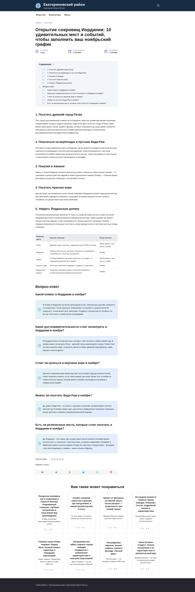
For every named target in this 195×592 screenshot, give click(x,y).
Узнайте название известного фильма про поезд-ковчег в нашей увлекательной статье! (81, 503)
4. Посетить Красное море (57, 79)
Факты (67, 15)
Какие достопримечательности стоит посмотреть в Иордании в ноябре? (75, 93)
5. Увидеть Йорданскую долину (59, 83)
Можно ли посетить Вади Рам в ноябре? (63, 100)
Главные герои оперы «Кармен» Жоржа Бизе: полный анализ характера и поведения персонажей (49, 549)
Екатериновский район (64, 4)
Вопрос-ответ (48, 87)
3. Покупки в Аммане (55, 76)
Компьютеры (55, 15)
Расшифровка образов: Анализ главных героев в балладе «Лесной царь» (114, 548)
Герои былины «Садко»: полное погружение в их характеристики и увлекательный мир (146, 547)
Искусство (40, 15)
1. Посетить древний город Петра (60, 70)
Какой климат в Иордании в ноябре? (61, 90)
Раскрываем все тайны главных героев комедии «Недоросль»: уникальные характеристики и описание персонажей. (81, 550)
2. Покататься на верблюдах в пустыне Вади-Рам (66, 73)
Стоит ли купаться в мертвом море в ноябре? (65, 97)
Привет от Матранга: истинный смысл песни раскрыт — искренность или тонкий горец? (113, 503)
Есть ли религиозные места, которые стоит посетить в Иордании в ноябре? (76, 103)
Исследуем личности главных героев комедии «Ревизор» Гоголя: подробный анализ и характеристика (145, 504)
